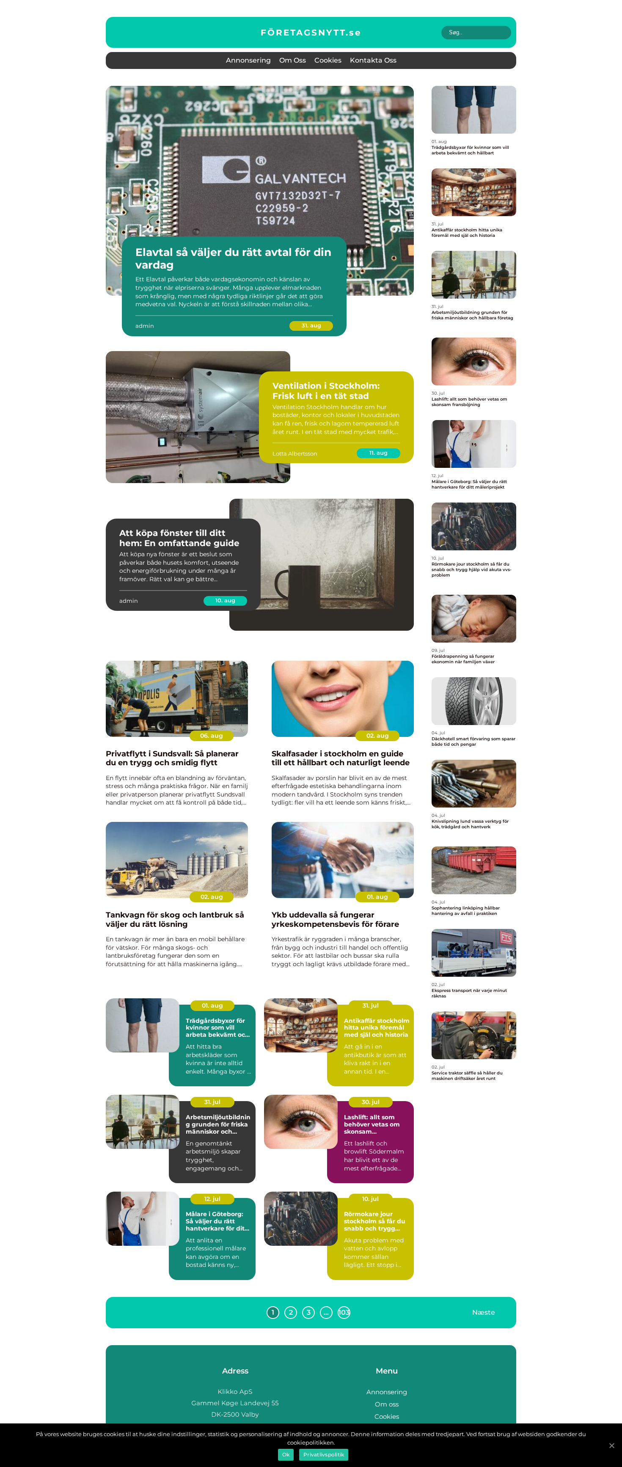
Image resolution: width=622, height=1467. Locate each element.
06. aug (211, 735)
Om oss (292, 60)
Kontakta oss (373, 60)
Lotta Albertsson (294, 453)
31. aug (311, 325)
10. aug (225, 600)
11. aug (378, 452)
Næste (483, 1312)
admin (144, 325)
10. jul (370, 1199)
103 (344, 1312)
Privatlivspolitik (323, 1454)
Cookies (327, 60)
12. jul (212, 1199)
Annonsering (248, 60)
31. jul (371, 1005)
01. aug (377, 897)
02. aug (377, 735)
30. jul (371, 1102)
